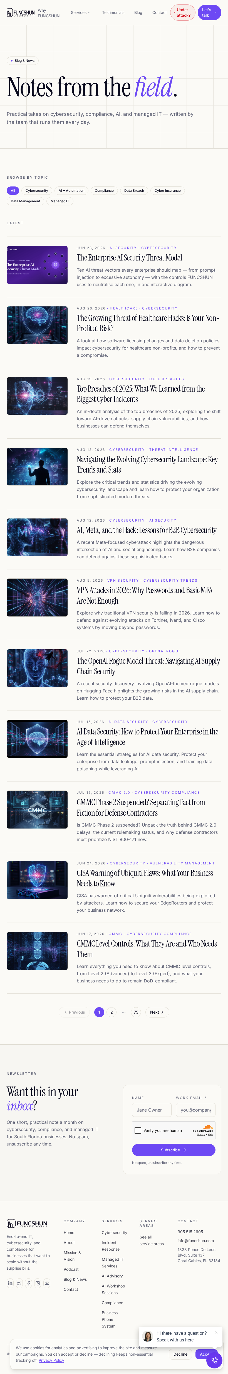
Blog (138, 12)
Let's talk (206, 12)
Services (78, 12)
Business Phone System (110, 1319)
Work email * (191, 1098)
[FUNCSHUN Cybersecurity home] (20, 12)
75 (136, 1012)
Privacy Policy (51, 1360)
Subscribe (170, 1149)
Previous (77, 1012)
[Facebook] (28, 1283)
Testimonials (113, 12)
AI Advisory (112, 1276)
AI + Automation (71, 190)
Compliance (104, 190)
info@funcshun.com (196, 1240)
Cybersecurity (37, 190)
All (13, 190)
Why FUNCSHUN (49, 13)
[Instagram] (37, 1283)
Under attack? (183, 12)
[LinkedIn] (10, 1283)
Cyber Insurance (168, 190)
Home (69, 1232)
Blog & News (75, 1279)
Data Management (25, 201)
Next (154, 1012)
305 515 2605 (190, 1231)
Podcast (71, 1269)
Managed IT (60, 201)
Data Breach (134, 190)
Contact (159, 12)
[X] (19, 1283)
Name (138, 1098)
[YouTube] (46, 1283)
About (69, 1242)
